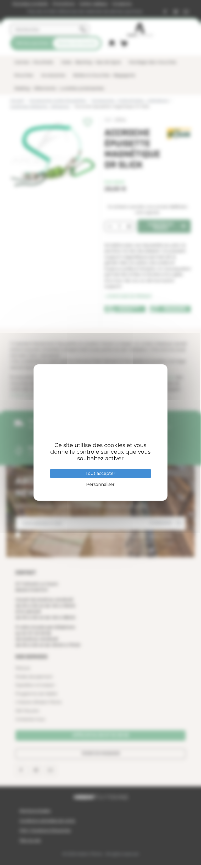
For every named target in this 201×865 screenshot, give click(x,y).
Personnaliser (100, 484)
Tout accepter (100, 473)
